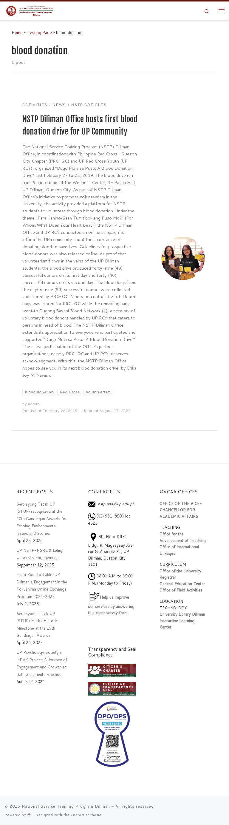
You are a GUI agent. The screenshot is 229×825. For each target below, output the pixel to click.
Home (17, 32)
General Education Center (182, 583)
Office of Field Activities (181, 590)
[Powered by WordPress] (29, 814)
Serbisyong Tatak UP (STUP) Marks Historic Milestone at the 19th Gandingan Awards (37, 624)
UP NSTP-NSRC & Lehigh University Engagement (40, 554)
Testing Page (39, 32)
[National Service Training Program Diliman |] (31, 11)
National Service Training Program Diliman (66, 806)
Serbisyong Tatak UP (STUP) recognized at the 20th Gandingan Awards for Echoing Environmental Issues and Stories (41, 518)
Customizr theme (86, 814)
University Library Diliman (182, 614)
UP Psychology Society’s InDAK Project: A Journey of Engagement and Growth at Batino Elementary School (41, 663)
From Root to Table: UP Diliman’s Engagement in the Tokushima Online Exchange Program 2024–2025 (41, 585)
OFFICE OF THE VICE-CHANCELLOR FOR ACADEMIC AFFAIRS (181, 510)
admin (34, 404)
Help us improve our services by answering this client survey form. (111, 604)
